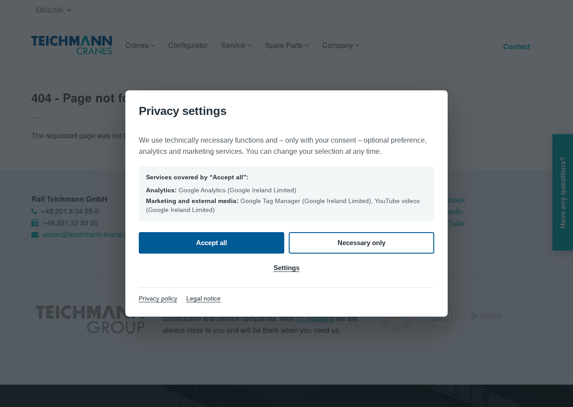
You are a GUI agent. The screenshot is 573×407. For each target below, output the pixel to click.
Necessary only (361, 242)
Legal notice (203, 298)
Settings (286, 267)
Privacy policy (158, 298)
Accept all (211, 242)
